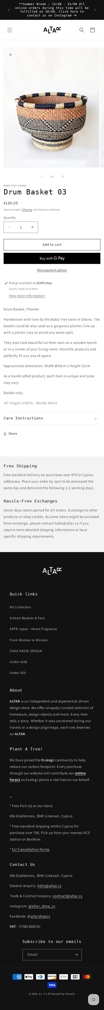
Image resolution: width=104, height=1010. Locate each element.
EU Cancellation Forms (31, 849)
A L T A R (44, 993)
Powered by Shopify (62, 993)
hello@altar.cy (49, 885)
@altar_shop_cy (42, 906)
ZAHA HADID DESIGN (26, 651)
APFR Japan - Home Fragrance (33, 629)
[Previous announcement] (9, 10)
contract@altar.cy (67, 896)
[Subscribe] (76, 954)
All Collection (20, 607)
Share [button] (12, 433)
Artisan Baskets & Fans (27, 618)
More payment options (52, 270)
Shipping (27, 209)
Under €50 (18, 673)
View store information (27, 295)
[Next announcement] (95, 10)
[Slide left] (41, 176)
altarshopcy (40, 916)
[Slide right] (62, 176)
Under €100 (18, 662)
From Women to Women (29, 640)
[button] (9, 30)
